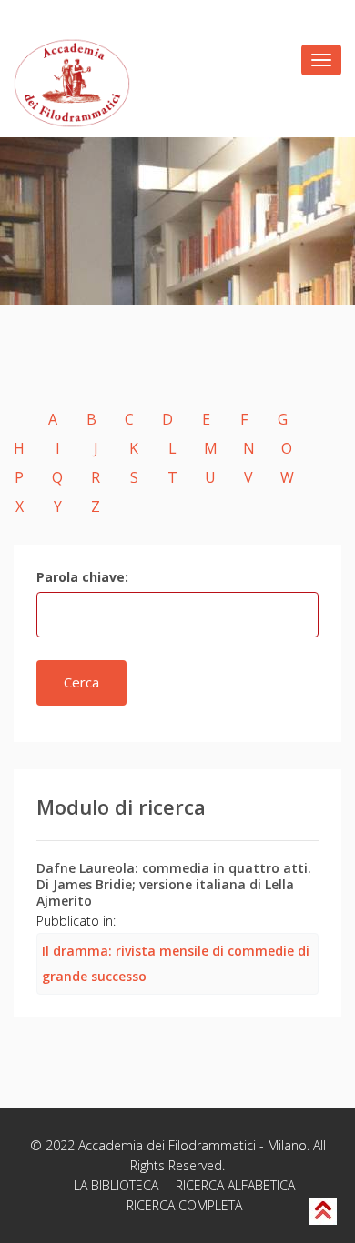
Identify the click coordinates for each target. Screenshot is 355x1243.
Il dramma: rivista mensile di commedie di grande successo (175, 963)
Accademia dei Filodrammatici (167, 1145)
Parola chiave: (82, 577)
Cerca (81, 682)
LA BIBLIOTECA (116, 1185)
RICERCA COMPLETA (184, 1205)
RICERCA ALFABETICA (235, 1185)
